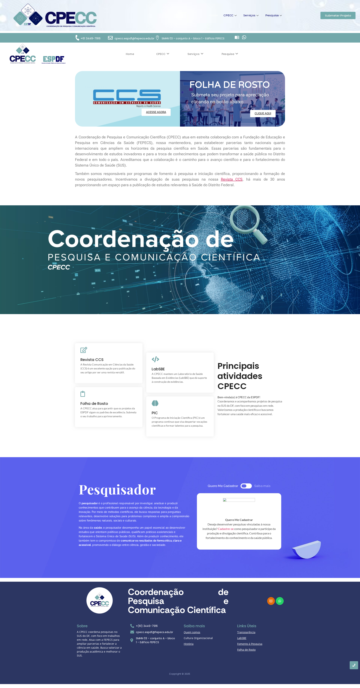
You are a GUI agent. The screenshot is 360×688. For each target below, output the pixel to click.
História (189, 644)
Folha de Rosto (246, 649)
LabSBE (241, 638)
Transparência (246, 632)
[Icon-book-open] (271, 601)
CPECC (228, 15)
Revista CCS (232, 179)
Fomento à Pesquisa (249, 644)
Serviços (249, 15)
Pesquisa (272, 15)
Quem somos (192, 632)
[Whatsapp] (244, 37)
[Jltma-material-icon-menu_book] (237, 37)
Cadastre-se (226, 528)
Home (213, 15)
